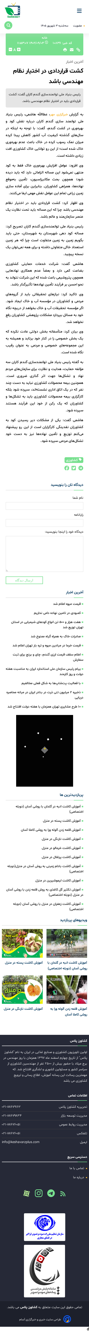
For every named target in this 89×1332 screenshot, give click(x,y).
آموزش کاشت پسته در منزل (62, 821)
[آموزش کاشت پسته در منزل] (22, 943)
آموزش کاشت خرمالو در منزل (61, 848)
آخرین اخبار (74, 592)
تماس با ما (77, 1168)
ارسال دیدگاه (24, 580)
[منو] (81, 9)
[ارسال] (70, 51)
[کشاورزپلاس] (12, 10)
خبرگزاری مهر (59, 114)
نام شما (78, 498)
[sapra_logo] (44, 1271)
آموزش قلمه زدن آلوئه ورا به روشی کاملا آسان (51, 830)
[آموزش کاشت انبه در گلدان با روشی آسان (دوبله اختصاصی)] (67, 943)
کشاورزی (72, 460)
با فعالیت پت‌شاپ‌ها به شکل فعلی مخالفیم (51, 683)
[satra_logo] (44, 1227)
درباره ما (79, 1177)
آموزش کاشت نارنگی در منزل (61, 839)
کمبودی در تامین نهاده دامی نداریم (57, 613)
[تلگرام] (79, 469)
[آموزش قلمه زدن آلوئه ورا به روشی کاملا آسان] (67, 989)
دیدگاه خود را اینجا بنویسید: (64, 532)
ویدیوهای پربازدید (73, 920)
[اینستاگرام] (36, 1194)
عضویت (78, 26)
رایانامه (78, 515)
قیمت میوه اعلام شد (67, 604)
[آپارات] (26, 1193)
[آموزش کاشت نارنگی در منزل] (22, 989)
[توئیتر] (72, 469)
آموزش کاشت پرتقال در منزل (61, 857)
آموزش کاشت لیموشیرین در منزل (58, 880)
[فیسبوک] (66, 469)
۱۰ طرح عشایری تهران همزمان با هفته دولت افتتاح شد (44, 706)
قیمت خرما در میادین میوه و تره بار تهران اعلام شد (47, 645)
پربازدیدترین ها (71, 795)
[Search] (8, 25)
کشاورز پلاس (28, 1307)
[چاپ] (64, 51)
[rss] (61, 1195)
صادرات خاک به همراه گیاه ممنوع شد (56, 636)
